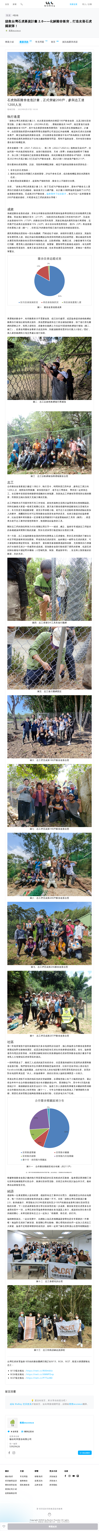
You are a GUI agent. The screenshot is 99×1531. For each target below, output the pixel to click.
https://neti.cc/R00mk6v (39, 1370)
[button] (21, 4)
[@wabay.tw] (65, 1476)
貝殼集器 (53, 1476)
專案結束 (53, 1526)
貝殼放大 (53, 1480)
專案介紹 (9, 41)
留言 (54, 41)
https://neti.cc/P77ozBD (39, 1377)
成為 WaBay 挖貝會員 (21, 1404)
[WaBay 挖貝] (74, 1476)
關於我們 (9, 1476)
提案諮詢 (38, 1480)
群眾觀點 (53, 1485)
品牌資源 (38, 1485)
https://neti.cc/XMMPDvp (40, 1374)
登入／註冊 (87, 4)
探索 (15, 4)
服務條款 (24, 1480)
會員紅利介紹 (11, 1489)
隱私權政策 (25, 1485)
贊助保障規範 (11, 1485)
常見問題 (41, 41)
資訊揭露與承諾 (70, 41)
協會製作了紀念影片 (56, 193)
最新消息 (25, 41)
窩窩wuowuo (15, 30)
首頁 (7, 4)
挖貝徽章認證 (11, 1480)
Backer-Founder (54, 1520)
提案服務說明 (11, 1493)
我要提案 (73, 4)
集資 (8, 15)
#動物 (15, 15)
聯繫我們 (38, 1476)
